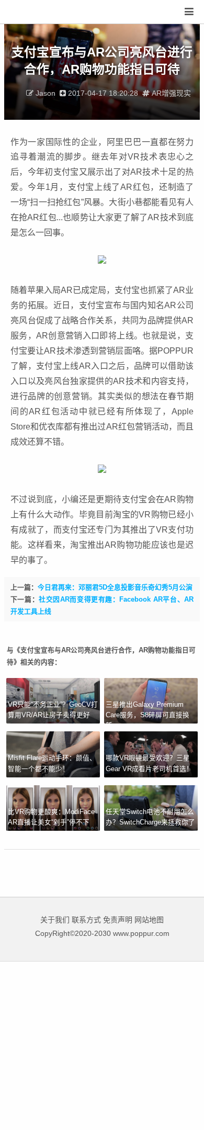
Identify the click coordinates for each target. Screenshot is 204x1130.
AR (85, 365)
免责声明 (117, 920)
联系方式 (86, 920)
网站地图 (149, 920)
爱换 (39, 12)
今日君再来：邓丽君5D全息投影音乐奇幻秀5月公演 (115, 587)
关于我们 (55, 920)
